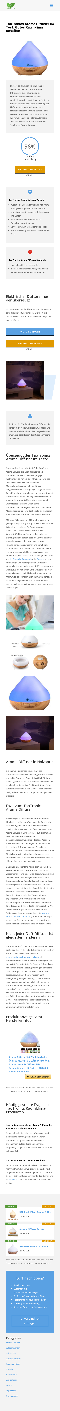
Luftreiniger (11, 1353)
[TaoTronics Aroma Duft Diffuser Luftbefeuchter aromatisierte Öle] (30, 629)
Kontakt (9, 1385)
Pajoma (40, 559)
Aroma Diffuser (13, 1342)
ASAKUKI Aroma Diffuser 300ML (35, 1246)
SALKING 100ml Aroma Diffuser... (35, 1212)
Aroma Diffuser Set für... (32, 1229)
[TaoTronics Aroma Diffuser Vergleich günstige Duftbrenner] (30, 709)
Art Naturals (15, 559)
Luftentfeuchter (13, 1358)
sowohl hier (14, 1179)
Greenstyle (27, 559)
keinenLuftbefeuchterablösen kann (22, 957)
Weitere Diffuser (30, 332)
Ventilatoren (11, 1380)
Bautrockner (11, 1374)
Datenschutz (12, 1396)
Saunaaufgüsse (13, 1364)
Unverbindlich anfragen (30, 1321)
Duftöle (9, 1369)
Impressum (11, 1390)
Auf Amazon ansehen (30, 169)
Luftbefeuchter (13, 1348)
